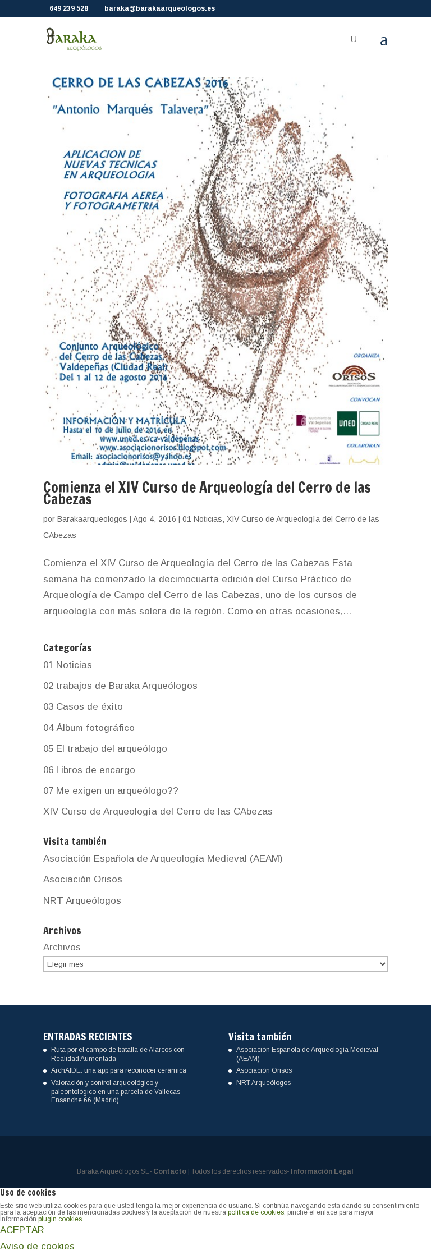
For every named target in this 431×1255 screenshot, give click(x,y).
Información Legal (322, 1171)
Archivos (62, 947)
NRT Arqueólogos (82, 900)
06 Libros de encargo (89, 770)
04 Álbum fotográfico (89, 728)
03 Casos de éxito (83, 706)
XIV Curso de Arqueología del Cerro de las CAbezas (158, 811)
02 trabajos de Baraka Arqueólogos (120, 686)
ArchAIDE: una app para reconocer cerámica (118, 1070)
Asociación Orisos (82, 879)
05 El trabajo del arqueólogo (105, 748)
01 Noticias (202, 518)
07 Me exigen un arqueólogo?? (110, 790)
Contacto (169, 1171)
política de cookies (256, 1212)
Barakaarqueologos (92, 518)
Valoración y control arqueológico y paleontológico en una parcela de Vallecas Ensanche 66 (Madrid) (115, 1091)
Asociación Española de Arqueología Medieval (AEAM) (163, 858)
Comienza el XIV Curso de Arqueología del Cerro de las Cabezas (207, 493)
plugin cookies (60, 1219)
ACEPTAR (22, 1230)
